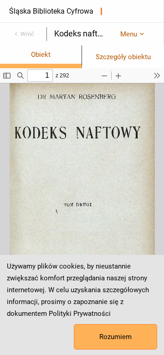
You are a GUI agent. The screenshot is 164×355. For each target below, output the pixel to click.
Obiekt (41, 55)
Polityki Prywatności (80, 313)
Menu (128, 34)
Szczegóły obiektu (123, 57)
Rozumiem (115, 337)
